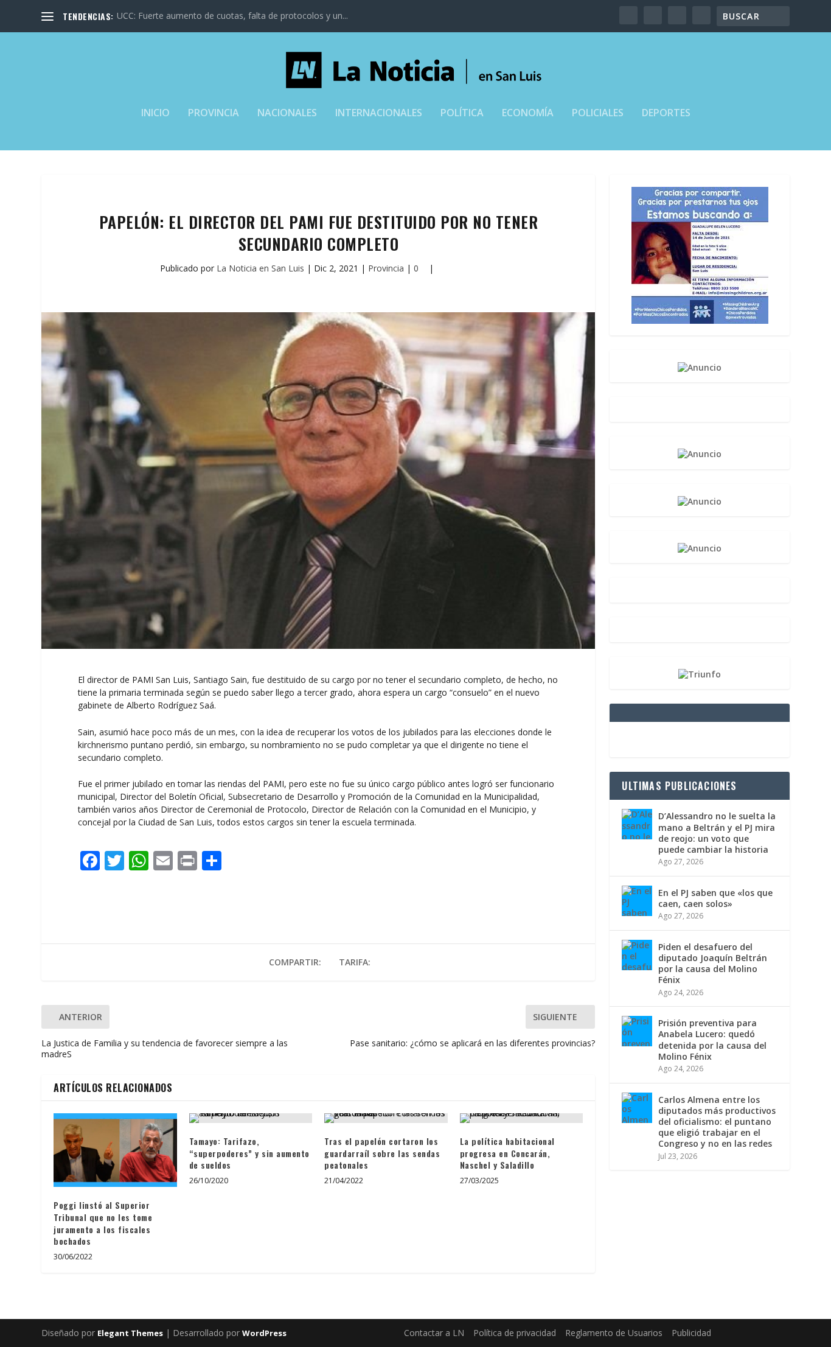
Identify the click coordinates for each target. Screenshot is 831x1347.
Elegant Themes (130, 1333)
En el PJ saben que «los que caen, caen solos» (715, 898)
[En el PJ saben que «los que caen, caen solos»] (637, 901)
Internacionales (378, 113)
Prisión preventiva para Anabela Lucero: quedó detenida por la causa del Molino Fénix (712, 1039)
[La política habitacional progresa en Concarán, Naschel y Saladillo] (521, 1118)
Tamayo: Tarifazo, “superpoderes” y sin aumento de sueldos (249, 1153)
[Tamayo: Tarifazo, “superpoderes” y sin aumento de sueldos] (251, 1118)
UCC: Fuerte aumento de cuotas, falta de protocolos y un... (232, 15)
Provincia (213, 113)
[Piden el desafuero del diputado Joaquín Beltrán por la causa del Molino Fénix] (637, 955)
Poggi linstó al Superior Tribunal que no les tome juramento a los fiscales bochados (103, 1222)
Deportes (666, 113)
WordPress (264, 1333)
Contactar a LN (434, 1332)
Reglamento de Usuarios (613, 1332)
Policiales (598, 113)
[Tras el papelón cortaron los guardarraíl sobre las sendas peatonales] (386, 1118)
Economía (528, 113)
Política (462, 113)
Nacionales (287, 113)
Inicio (155, 113)
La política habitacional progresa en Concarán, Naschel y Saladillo (507, 1153)
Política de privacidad (514, 1332)
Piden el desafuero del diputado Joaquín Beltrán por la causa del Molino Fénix (712, 963)
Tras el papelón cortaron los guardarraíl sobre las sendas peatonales (382, 1153)
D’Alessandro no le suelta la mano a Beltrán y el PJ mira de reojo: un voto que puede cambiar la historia (717, 832)
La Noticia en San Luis (260, 268)
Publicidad (691, 1332)
